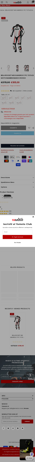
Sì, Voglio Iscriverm (17, 237)
